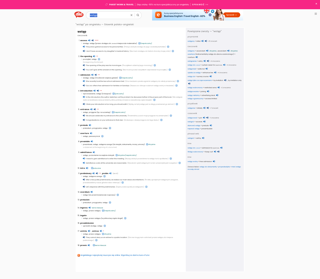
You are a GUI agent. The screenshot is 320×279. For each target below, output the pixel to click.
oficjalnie (151, 144)
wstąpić (191, 121)
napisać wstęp (194, 128)
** (97, 56)
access (83, 40)
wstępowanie (193, 91)
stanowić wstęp (194, 125)
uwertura (191, 54)
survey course (203, 76)
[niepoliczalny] (146, 43)
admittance (86, 152)
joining (203, 91)
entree (95, 231)
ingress (84, 207)
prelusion (85, 199)
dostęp (86, 43)
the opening (86, 56)
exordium (85, 192)
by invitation (218, 80)
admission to (210, 148)
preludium (87, 128)
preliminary (86, 173)
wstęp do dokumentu (208, 167)
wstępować (192, 118)
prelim (105, 173)
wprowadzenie (89, 94)
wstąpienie (192, 61)
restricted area (210, 87)
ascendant (200, 51)
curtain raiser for (212, 65)
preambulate (207, 128)
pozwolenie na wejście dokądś (101, 155)
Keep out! (209, 152)
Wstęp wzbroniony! (195, 152)
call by (198, 138)
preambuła (87, 144)
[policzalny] (119, 94)
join (200, 118)
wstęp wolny (193, 161)
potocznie (97, 168)
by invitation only (235, 80)
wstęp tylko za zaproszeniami (200, 80)
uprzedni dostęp (89, 226)
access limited (211, 98)
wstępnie (191, 108)
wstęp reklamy (194, 95)
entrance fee (208, 72)
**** (96, 41)
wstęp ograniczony (195, 98)
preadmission (87, 223)
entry (200, 61)
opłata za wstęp (194, 72)
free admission (206, 161)
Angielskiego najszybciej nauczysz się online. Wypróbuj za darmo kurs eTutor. (115, 255)
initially (199, 108)
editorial (201, 69)
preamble (85, 141)
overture (84, 133)
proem (83, 245)
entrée (83, 231)
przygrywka (97, 128)
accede (199, 121)
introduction (86, 91)
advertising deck (208, 95)
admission (85, 75)
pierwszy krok (94, 136)
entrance (84, 109)
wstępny (191, 41)
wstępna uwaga (105, 144)
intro (82, 168)
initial (198, 41)
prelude (84, 125)
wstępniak (192, 69)
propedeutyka (224, 167)
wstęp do (194, 65)
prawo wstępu (95, 210)
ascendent (222, 51)
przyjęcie (92, 112)
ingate (83, 215)
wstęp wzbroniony (195, 87)
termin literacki (97, 208)
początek (87, 59)
